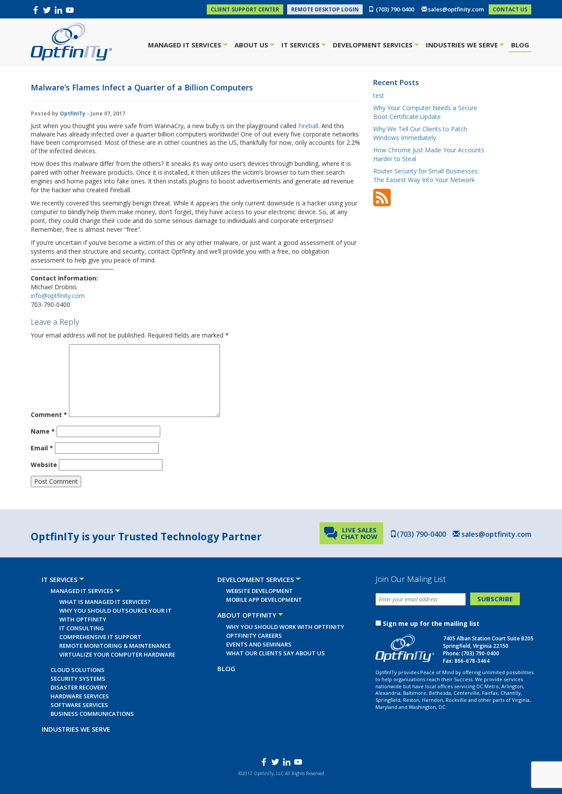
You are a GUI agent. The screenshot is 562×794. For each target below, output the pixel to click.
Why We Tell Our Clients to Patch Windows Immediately (420, 133)
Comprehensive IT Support (100, 637)
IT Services (301, 45)
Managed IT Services (185, 45)
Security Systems (77, 679)
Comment (49, 414)
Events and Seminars (259, 644)
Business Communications (92, 714)
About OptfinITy (246, 615)
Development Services (374, 45)
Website (44, 464)
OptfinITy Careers (254, 636)
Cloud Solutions (77, 670)
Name (43, 431)
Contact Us (510, 9)
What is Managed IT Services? (105, 602)
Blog (520, 44)
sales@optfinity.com (456, 9)
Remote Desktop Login (325, 9)
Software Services (79, 705)
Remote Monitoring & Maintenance (115, 646)
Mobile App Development (264, 600)
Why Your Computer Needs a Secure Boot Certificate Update (425, 112)
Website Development (259, 591)
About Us (252, 45)
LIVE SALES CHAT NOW (359, 533)
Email (42, 448)
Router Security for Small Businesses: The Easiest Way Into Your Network (426, 175)
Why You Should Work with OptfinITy (285, 627)
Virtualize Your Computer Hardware (117, 654)
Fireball (308, 126)
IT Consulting (81, 628)
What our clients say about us (275, 653)
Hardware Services (79, 696)
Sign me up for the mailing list (431, 623)
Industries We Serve (463, 45)
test (378, 95)
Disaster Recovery (78, 687)
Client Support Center (245, 9)
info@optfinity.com (58, 295)
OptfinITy (73, 113)
